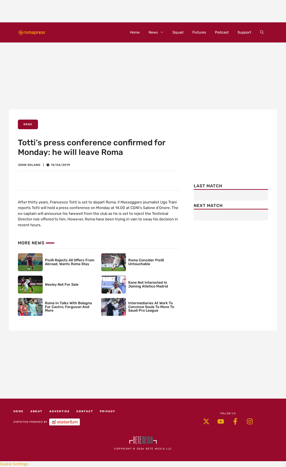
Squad (177, 32)
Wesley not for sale (61, 284)
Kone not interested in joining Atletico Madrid (148, 284)
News (153, 32)
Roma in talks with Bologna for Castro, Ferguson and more (68, 307)
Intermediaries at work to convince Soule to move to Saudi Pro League (151, 307)
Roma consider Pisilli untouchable (146, 262)
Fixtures (199, 32)
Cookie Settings (14, 464)
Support (244, 32)
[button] (262, 32)
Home (135, 32)
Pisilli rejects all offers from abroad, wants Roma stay (69, 262)
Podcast (222, 32)
